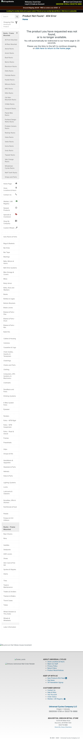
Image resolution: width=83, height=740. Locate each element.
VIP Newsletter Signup (55, 682)
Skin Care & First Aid (9, 564)
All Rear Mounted (11, 44)
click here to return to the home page (52, 48)
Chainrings (7, 361)
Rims (5, 538)
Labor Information (9, 627)
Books (5, 294)
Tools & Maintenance (8, 586)
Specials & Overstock (7, 216)
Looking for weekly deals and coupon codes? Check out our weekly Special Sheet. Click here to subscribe (41, 11)
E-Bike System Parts (8, 404)
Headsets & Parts (9, 467)
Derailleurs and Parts (8, 390)
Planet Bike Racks (9, 114)
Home (25, 19)
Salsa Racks (9, 137)
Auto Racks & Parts (10, 237)
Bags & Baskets (8, 243)
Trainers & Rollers (9, 596)
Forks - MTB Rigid (9, 420)
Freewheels (7, 442)
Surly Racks (9, 150)
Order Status (52, 697)
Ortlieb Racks (9, 104)
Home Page (7, 184)
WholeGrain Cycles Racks (9, 167)
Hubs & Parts (8, 476)
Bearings (6, 257)
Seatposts (7, 549)
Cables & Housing (9, 338)
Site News (51, 680)
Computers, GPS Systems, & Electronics (9, 376)
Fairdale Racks (10, 75)
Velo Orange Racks (9, 160)
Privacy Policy (52, 666)
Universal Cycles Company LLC (63, 706)
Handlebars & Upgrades (8, 461)
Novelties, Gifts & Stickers (9, 501)
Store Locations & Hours (9, 189)
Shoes (5, 558)
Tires (5, 580)
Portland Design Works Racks (10, 121)
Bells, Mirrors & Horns (8, 262)
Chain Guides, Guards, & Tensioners (8, 354)
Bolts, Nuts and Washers (8, 289)
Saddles (6, 545)
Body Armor (7, 283)
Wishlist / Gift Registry (8, 203)
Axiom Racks (9, 53)
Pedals (5, 514)
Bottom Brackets (9, 303)
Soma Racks (9, 146)
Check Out (78, 2)
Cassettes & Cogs (9, 347)
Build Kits (6, 332)
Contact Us (7, 195)
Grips (5, 449)
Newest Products (6, 209)
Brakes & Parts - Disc (9, 313)
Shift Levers (7, 554)
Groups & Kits (8, 454)
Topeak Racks (10, 155)
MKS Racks (9, 88)
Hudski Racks (9, 80)
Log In (27, 4)
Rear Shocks (7, 534)
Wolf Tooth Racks (11, 172)
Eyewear (6, 409)
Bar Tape (6, 252)
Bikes (5, 279)
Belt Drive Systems (10, 268)
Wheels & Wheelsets (7, 619)
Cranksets (7, 383)
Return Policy (52, 668)
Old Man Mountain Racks (10, 99)
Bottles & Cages (9, 299)
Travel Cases (8, 600)
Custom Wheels (8, 228)
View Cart (69, 2)
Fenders (6, 416)
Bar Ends (6, 248)
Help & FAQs (51, 692)
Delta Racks (9, 71)
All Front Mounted (11, 40)
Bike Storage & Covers (8, 273)
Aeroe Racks (9, 49)
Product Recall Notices (55, 670)
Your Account (52, 694)
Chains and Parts (9, 365)
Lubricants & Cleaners (7, 492)
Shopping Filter (8, 22)
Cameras (6, 343)
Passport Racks (10, 108)
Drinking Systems (9, 396)
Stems (5, 574)
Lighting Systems (9, 482)
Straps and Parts (11, 177)
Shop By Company (6, 222)
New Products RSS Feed (56, 678)
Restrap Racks (10, 133)
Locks (5, 487)
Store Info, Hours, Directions (63, 727)
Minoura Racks (10, 84)
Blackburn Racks (11, 66)
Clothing (6, 369)
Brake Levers (8, 307)
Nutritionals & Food (10, 507)
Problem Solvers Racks (10, 127)
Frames (6, 438)
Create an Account (37, 4)
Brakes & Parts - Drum (9, 320)
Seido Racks (9, 142)
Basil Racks (9, 57)
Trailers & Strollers (9, 592)
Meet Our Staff (52, 664)
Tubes (5, 605)
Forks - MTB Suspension (7, 426)
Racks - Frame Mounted (9, 528)
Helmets (6, 471)
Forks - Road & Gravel (8, 433)
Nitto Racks (9, 93)
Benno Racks (9, 62)
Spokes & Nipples (9, 569)
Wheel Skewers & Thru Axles (9, 613)
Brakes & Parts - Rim (9, 326)
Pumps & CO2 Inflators (8, 519)
